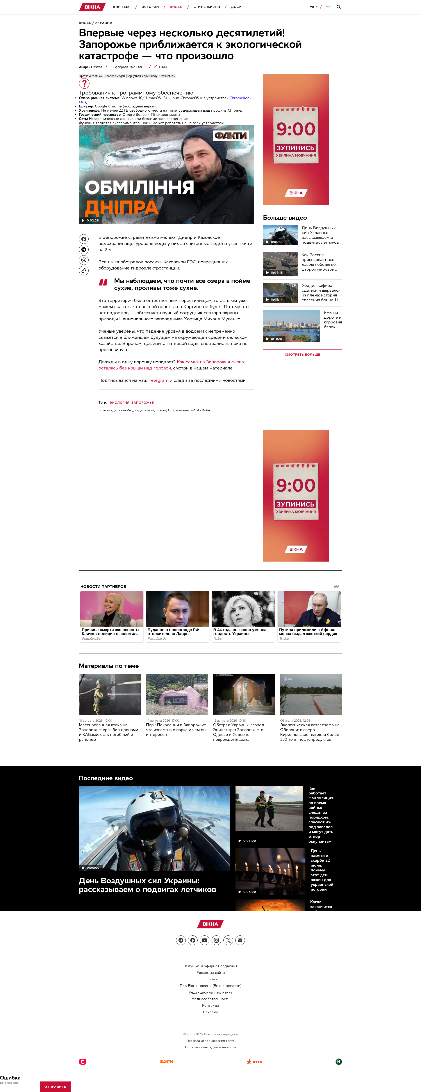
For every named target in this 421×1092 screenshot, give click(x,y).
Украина (103, 23)
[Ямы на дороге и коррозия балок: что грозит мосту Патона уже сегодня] (291, 326)
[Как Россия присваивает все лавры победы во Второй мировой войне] (280, 264)
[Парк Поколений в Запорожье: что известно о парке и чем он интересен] (177, 694)
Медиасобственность (210, 999)
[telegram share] (84, 249)
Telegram (158, 380)
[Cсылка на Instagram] (216, 940)
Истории (150, 7)
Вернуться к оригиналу (142, 76)
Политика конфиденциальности (210, 1047)
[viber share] (84, 260)
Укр (313, 7)
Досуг (237, 7)
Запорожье (142, 403)
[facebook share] (84, 239)
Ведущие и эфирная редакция (210, 966)
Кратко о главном (91, 76)
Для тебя (122, 7)
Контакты (210, 1005)
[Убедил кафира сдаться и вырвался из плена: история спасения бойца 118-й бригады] (280, 293)
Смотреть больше (302, 355)
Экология (120, 403)
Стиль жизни (207, 7)
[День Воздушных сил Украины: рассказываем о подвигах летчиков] (280, 235)
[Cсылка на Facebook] (193, 940)
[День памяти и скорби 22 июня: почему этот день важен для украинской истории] (270, 871)
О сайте (211, 979)
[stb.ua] (83, 1062)
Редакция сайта (210, 973)
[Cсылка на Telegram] (181, 940)
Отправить (56, 1086)
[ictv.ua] (254, 1062)
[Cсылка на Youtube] (204, 940)
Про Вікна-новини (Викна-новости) (210, 986)
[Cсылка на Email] (240, 940)
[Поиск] (339, 7)
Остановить (167, 76)
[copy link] (84, 270)
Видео (176, 7)
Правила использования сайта (210, 1041)
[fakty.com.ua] (166, 1062)
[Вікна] (92, 7)
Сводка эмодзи (115, 76)
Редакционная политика (210, 992)
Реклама (210, 1012)
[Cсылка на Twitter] (228, 940)
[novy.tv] (338, 1062)
